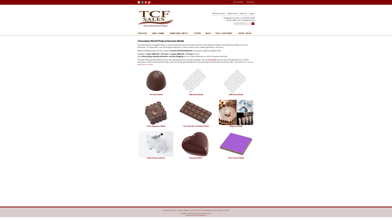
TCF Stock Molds (211, 60)
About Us (198, 210)
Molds (208, 33)
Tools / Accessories (223, 33)
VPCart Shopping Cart (199, 215)
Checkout (250, 2)
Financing (166, 210)
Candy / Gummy (158, 33)
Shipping (186, 210)
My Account (238, 2)
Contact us (173, 210)
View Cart (243, 13)
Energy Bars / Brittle (179, 33)
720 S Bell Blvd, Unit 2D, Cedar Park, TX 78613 (215, 210)
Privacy (180, 210)
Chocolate (142, 33)
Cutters (197, 33)
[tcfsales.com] (166, 18)
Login (252, 13)
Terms (192, 210)
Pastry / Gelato (245, 33)
